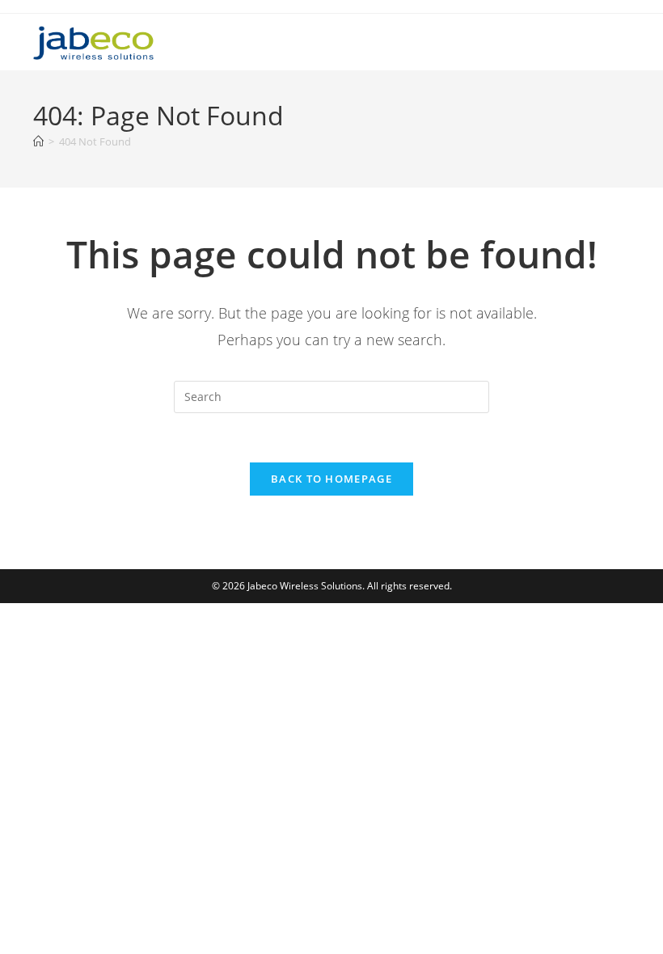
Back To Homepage (331, 478)
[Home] (38, 141)
